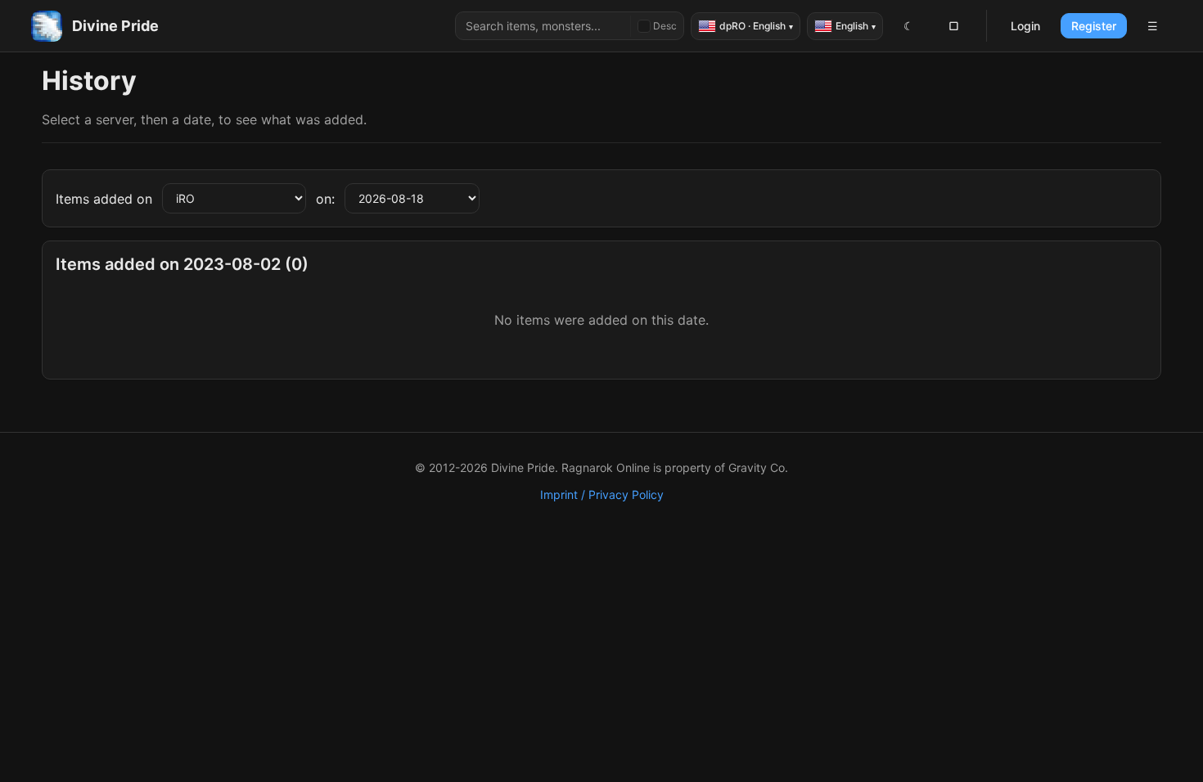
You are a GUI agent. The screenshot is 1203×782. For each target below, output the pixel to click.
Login (1025, 26)
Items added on (104, 199)
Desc (665, 26)
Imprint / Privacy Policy (602, 494)
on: (325, 199)
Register (1093, 26)
